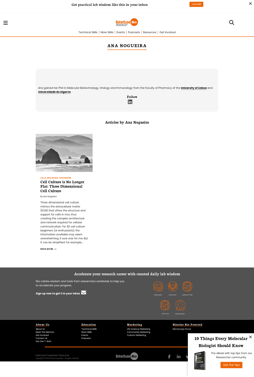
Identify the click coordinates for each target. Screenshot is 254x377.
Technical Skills (87, 32)
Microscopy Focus (182, 329)
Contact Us (41, 338)
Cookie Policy (53, 355)
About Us (40, 329)
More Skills (107, 32)
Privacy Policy (41, 355)
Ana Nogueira (50, 196)
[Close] (250, 337)
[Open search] (232, 23)
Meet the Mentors (45, 332)
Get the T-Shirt (43, 341)
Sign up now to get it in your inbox (58, 293)
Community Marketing (138, 332)
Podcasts (134, 32)
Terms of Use (64, 355)
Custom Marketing (136, 335)
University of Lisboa (194, 88)
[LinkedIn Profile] (130, 103)
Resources (149, 32)
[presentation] (64, 153)
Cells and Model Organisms (55, 178)
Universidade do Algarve (54, 92)
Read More (48, 249)
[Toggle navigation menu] (5, 22)
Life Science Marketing (138, 329)
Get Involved (167, 32)
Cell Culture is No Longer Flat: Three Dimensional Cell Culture (62, 186)
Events (121, 32)
